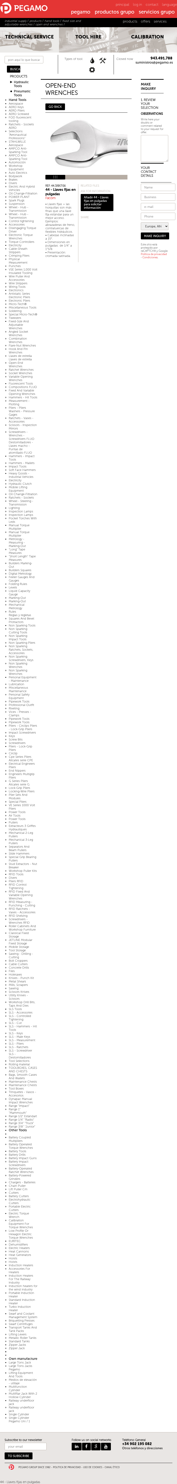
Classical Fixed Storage (19, 934)
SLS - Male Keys (19, 1036)
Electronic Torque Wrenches (21, 236)
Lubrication (16, 684)
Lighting (14, 508)
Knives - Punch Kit (21, 978)
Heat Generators (20, 1255)
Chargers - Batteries (22, 1182)
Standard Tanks (19, 1341)
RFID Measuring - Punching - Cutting (22, 903)
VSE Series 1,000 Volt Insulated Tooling (23, 271)
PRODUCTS (18, 76)
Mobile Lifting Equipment (18, 488)
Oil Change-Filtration (23, 193)
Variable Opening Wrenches (20, 378)
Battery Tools (17, 1151)
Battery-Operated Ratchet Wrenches (21, 1170)
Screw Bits (16, 739)
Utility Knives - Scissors (18, 996)
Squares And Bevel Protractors (21, 620)
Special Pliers (18, 801)
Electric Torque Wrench (19, 1215)
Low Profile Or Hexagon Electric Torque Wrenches (21, 1234)
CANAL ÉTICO (112, 1467)
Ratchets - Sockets (21, 497)
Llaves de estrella (20, 356)
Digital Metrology (20, 573)
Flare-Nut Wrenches (22, 345)
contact (152, 4)
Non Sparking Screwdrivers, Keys (21, 658)
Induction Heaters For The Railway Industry (21, 1279)
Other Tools (18, 1130)
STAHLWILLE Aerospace (17, 143)
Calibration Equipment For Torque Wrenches (21, 1224)
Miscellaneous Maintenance (18, 689)
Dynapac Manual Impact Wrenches (21, 1100)
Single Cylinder (19, 1414)
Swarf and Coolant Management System (23, 1315)
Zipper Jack (17, 1348)
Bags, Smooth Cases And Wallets (23, 1076)
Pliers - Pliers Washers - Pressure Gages (22, 411)
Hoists (13, 1258)
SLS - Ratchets (18, 1047)
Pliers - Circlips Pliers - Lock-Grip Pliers (23, 727)
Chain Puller (17, 1185)
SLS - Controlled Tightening (20, 1017)
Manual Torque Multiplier (19, 526)
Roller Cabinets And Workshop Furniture (22, 927)
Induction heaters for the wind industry (23, 1287)
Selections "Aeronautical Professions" (18, 134)
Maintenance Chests (23, 1081)
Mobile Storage (19, 947)
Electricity (15, 245)
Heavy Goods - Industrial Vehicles (21, 475)
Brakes (13, 179)
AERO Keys (16, 107)
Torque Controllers (21, 242)
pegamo (80, 12)
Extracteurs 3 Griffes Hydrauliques (22, 827)
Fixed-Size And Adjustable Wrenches (19, 325)
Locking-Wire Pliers (22, 791)
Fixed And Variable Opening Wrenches (22, 392)
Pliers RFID (16, 881)
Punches (15, 266)
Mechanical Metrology (16, 606)
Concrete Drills (19, 967)
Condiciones (150, 257)
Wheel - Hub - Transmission (18, 209)
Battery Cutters (19, 1196)
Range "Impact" (19, 1106)
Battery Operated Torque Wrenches (21, 1146)
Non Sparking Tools (22, 625)
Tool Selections (19, 1061)
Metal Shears (17, 981)
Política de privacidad (154, 254)
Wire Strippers (18, 283)
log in (137, 4)
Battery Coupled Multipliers (20, 1139)
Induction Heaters (21, 1265)
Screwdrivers (17, 743)
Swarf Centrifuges (21, 1324)
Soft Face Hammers (22, 470)
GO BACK (55, 107)
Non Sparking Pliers (22, 642)
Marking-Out (17, 597)
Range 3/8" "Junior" (22, 1126)
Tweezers (15, 318)
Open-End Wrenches (16, 364)
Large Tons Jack (20, 1362)
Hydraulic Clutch (20, 483)
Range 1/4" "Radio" (21, 1119)
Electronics (16, 290)
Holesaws (15, 974)
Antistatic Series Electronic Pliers (19, 295)
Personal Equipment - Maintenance (22, 679)
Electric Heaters (19, 1248)
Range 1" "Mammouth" (18, 1111)
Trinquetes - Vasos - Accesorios (22, 1093)
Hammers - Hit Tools (23, 397)
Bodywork (15, 176)
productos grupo (114, 12)
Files (12, 971)
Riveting (14, 708)
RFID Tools (16, 874)
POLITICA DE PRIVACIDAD (67, 1467)
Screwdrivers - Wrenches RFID (19, 920)
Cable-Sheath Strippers (18, 250)
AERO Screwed (19, 114)
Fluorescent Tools (21, 383)
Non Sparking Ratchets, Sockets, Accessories (21, 649)
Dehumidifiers (18, 1244)
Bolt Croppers (18, 960)
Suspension (17, 204)
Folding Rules (18, 584)
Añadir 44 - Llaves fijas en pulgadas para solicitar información (96, 202)
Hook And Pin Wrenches (18, 350)
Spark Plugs (16, 200)
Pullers (13, 822)
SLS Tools (15, 1009)
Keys (12, 736)
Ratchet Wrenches (21, 369)
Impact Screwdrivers (22, 732)
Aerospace (16, 103)
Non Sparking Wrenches (18, 665)
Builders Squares (20, 570)
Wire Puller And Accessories (19, 278)
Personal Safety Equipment (19, 696)
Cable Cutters (18, 964)
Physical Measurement (18, 260)
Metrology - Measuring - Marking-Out (17, 542)
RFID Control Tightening (18, 886)
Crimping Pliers (19, 255)
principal (122, 4)
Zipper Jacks (17, 1344)
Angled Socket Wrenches (18, 333)
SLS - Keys (16, 1033)
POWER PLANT (19, 197)
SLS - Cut (15, 1023)
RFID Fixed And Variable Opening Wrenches (20, 895)
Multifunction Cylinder (18, 1388)
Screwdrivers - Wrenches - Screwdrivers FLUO (21, 435)
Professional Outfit (21, 705)
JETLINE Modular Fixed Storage (20, 941)
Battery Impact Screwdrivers (18, 1163)
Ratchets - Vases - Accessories (21, 419)
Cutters (14, 1192)
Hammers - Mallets (22, 463)
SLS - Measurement (22, 1040)
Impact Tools (18, 466)
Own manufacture (23, 1359)
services (160, 21)
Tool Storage (17, 950)
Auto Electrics (18, 172)
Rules (12, 611)
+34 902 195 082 (137, 1444)
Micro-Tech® (18, 304)
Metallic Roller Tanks (22, 1338)
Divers (13, 183)
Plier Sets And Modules (18, 796)
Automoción (17, 162)
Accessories (17, 224)
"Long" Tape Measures (17, 551)
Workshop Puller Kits (23, 871)
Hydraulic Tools (21, 84)
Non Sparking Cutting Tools (18, 630)
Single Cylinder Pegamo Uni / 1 (19, 1419)
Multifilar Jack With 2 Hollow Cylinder (23, 1395)
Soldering (15, 311)
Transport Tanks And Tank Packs (23, 1329)
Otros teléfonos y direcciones (142, 1448)
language (169, 4)
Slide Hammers (19, 853)
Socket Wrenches (20, 373)
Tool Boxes (16, 1088)
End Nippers (17, 770)
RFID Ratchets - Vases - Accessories (22, 910)
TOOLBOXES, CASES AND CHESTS (23, 1069)
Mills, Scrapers (18, 985)
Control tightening (21, 221)
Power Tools (17, 812)
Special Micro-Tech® (23, 314)
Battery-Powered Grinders (20, 1177)
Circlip (13, 753)
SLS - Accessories (20, 1012)
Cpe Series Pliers (20, 756)
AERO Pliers (17, 110)
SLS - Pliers (16, 1043)
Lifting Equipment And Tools (21, 1374)
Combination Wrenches (18, 340)
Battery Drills (17, 1154)
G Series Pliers (18, 781)
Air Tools (15, 815)
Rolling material (19, 1064)
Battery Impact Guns (23, 1158)
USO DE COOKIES (92, 1467)
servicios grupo (157, 12)
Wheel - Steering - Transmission (21, 502)
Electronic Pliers (19, 300)
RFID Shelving (18, 915)
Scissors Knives (19, 991)
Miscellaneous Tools (22, 307)
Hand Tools (17, 100)
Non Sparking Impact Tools (18, 637)
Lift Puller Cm (18, 1189)
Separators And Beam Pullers (19, 848)
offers (145, 21)
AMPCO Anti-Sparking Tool (18, 150)
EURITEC (15, 1241)
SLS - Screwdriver (20, 1050)
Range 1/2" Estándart (23, 1116)
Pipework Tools (19, 701)
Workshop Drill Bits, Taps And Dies (22, 1003)
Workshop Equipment (16, 167)
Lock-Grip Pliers (19, 788)
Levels (13, 587)
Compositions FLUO (23, 387)
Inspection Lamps (21, 511)
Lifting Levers (18, 1334)
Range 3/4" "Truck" (21, 1123)
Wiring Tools (17, 286)
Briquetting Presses (22, 1320)
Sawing (13, 988)
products (130, 21)
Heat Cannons (19, 1251)
